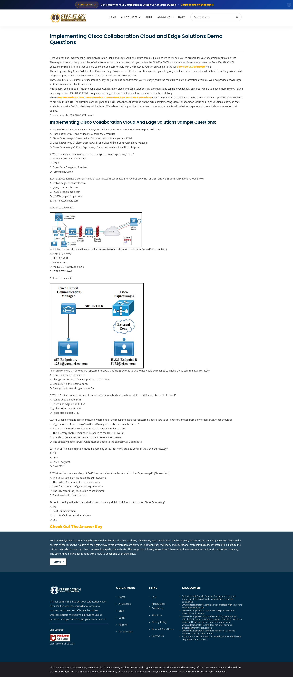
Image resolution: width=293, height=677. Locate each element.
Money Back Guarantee (158, 606)
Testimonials (126, 631)
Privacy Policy (159, 622)
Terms (57, 562)
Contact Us (158, 636)
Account (163, 17)
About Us (157, 615)
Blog (149, 17)
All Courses (129, 17)
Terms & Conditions (163, 629)
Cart (181, 17)
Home (112, 17)
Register (123, 624)
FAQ (154, 596)
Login (122, 617)
